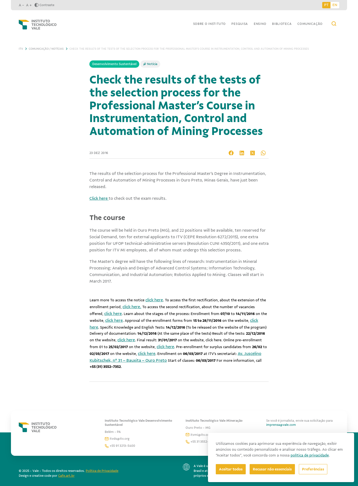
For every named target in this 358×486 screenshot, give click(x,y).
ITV (21, 48)
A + (29, 5)
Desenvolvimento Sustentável (114, 64)
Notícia (152, 64)
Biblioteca (282, 24)
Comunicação (310, 24)
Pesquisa (239, 24)
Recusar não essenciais (272, 469)
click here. (131, 306)
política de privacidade (310, 455)
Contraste (46, 5)
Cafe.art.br (66, 475)
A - (21, 5)
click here (154, 299)
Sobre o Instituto (209, 24)
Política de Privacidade (102, 471)
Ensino (260, 24)
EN (334, 5)
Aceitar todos (231, 469)
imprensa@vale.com (281, 425)
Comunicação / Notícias (46, 48)
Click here (99, 198)
